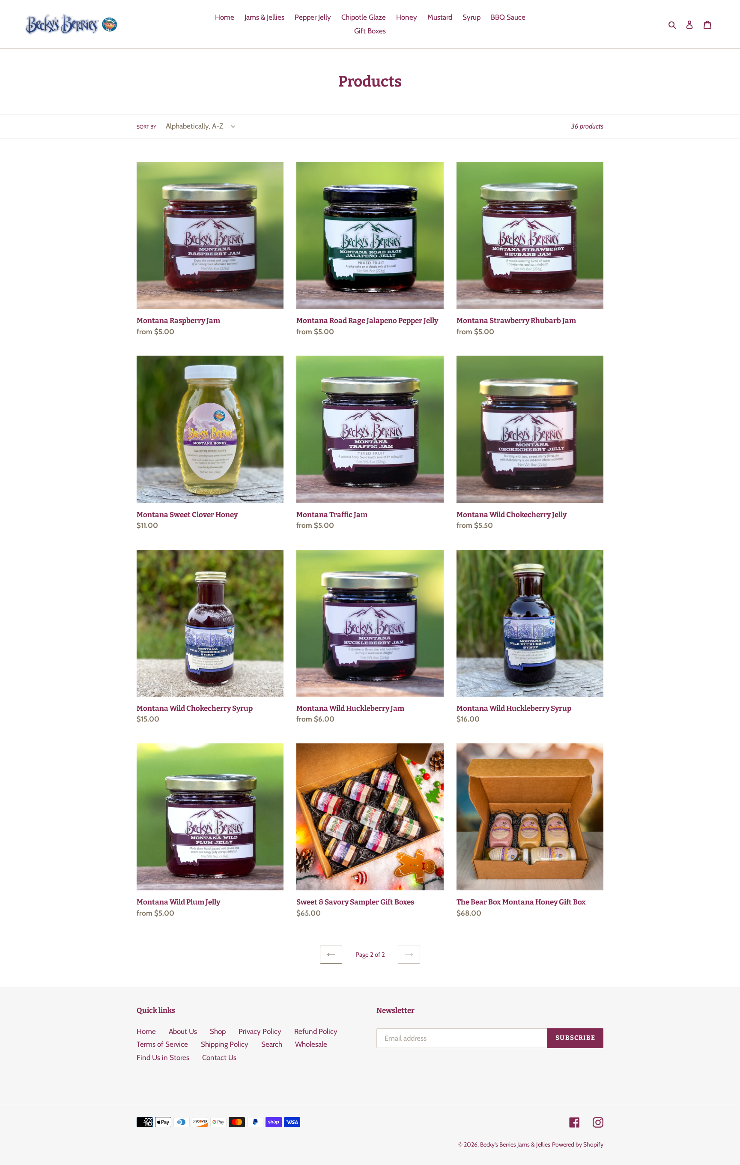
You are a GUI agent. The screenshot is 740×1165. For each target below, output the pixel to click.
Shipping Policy (224, 1044)
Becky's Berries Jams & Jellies (515, 1144)
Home (146, 1031)
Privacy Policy (260, 1031)
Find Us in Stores (163, 1057)
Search (271, 1044)
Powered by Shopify (577, 1144)
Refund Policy (315, 1031)
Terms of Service (162, 1044)
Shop (218, 1031)
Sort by (146, 126)
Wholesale (311, 1044)
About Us (183, 1031)
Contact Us (219, 1057)
